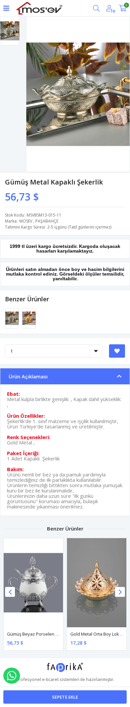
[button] (120, 592)
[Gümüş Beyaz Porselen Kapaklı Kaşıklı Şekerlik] (33, 582)
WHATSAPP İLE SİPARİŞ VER (11, 676)
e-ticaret (50, 679)
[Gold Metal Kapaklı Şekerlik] (29, 318)
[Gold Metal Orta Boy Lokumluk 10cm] (96, 582)
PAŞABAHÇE (46, 221)
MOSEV (25, 221)
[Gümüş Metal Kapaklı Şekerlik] (12, 318)
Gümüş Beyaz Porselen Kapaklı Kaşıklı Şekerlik (54, 634)
